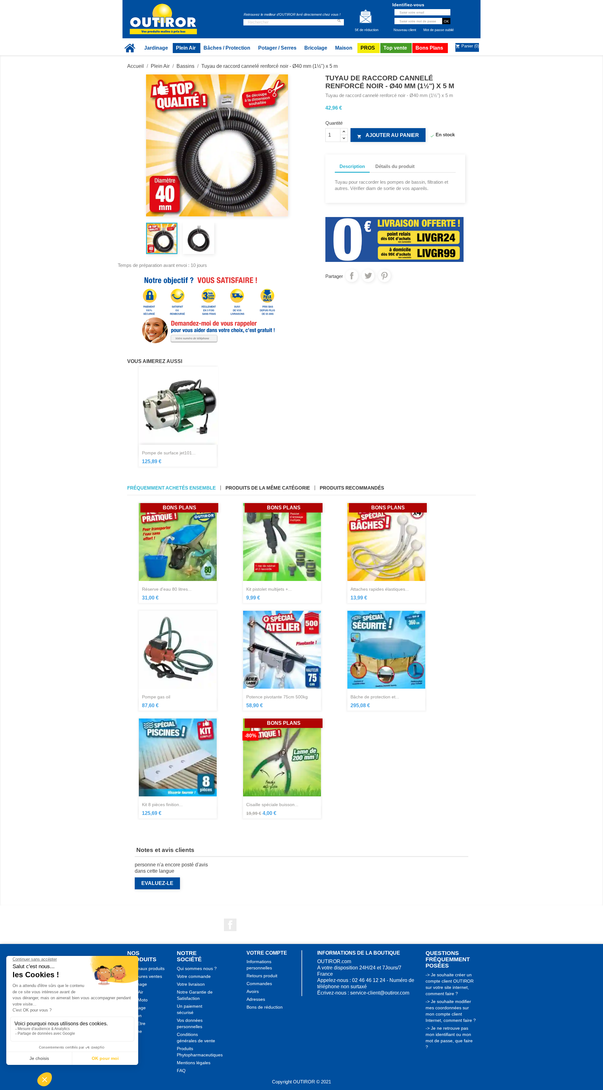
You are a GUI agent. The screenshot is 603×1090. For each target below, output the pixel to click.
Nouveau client (405, 30)
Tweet (368, 275)
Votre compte (267, 953)
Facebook (230, 925)
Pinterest (384, 275)
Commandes (259, 983)
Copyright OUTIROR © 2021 (301, 1081)
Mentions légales (193, 1062)
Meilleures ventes (144, 976)
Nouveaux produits (146, 968)
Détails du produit (395, 166)
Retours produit (262, 975)
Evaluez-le (157, 883)
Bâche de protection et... (374, 696)
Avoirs (253, 991)
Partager (351, 275)
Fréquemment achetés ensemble (171, 487)
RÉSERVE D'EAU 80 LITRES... (167, 589)
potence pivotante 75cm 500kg (277, 696)
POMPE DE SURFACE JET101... (169, 452)
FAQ (181, 1070)
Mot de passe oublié (438, 30)
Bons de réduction (265, 1007)
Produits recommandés (352, 487)
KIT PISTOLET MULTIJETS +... (269, 589)
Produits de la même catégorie (267, 487)
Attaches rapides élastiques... (379, 589)
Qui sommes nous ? (197, 968)
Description (352, 166)
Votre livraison (191, 984)
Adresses (256, 999)
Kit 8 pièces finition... (162, 804)
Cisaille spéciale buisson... (272, 804)
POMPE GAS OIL (156, 696)
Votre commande (194, 976)
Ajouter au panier (388, 136)
